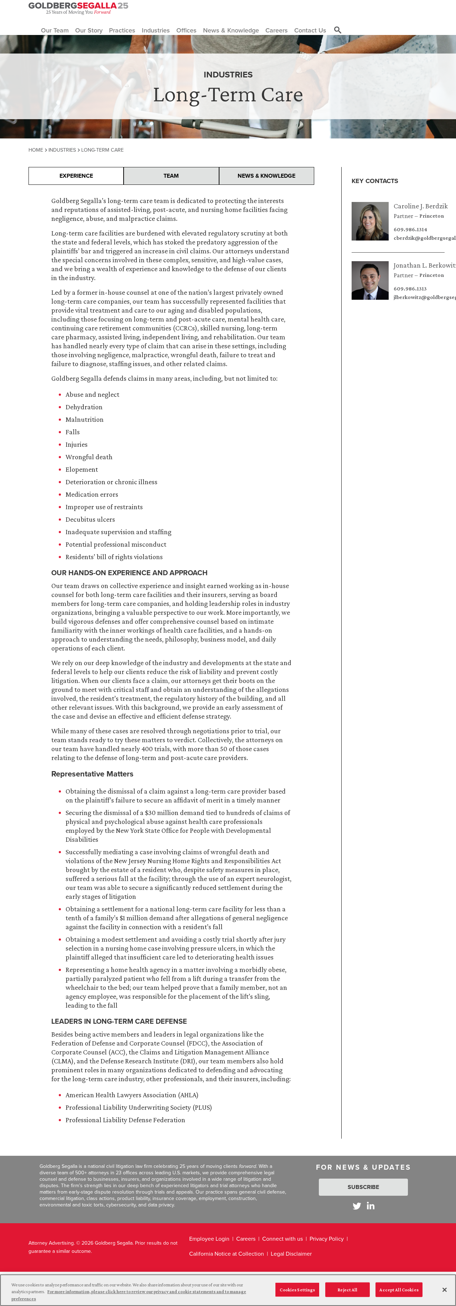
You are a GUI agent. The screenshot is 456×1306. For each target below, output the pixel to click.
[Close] (444, 1289)
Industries (62, 150)
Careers (245, 1239)
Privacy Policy (327, 1239)
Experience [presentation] (76, 176)
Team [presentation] (171, 176)
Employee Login (209, 1239)
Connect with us (282, 1239)
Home (35, 150)
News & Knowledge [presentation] (266, 176)
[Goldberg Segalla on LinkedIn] (370, 1205)
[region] (228, 1290)
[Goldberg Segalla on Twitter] (357, 1205)
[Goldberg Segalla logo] (78, 8)
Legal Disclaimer (291, 1254)
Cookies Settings (297, 1289)
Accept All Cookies (398, 1289)
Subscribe (363, 1187)
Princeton (431, 216)
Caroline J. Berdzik (421, 206)
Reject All (347, 1289)
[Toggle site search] (337, 30)
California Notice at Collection (226, 1254)
